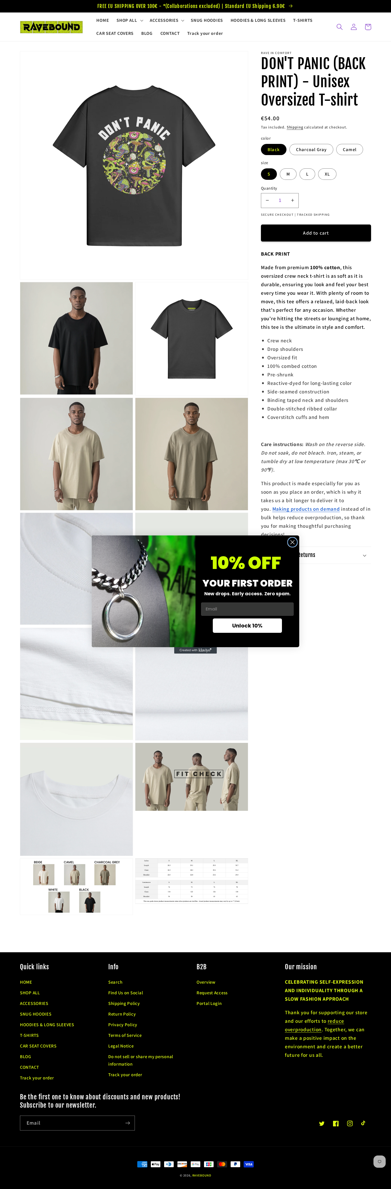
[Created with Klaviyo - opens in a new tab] (195, 650)
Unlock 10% (247, 625)
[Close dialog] (292, 542)
